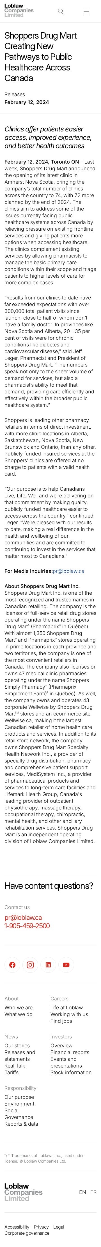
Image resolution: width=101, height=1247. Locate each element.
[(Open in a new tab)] (13, 965)
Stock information (71, 1072)
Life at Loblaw (66, 1007)
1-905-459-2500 (27, 926)
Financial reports (69, 1052)
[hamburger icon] (86, 11)
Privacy (41, 1227)
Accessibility (16, 1227)
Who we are (18, 1007)
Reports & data (21, 1124)
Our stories (17, 1045)
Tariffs (11, 1072)
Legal (58, 1227)
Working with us (69, 1014)
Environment (19, 1104)
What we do (18, 1014)
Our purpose (19, 1097)
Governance (18, 1117)
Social (11, 1110)
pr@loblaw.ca (68, 571)
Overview (61, 1045)
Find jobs (61, 1021)
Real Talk (14, 1066)
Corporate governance (26, 1233)
